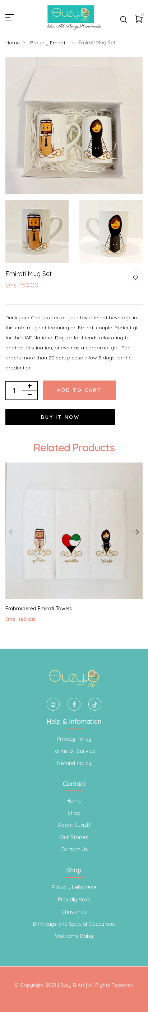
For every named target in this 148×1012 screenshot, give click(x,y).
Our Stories (74, 837)
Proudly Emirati (49, 42)
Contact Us (74, 849)
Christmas (74, 911)
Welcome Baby (74, 936)
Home (12, 42)
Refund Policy (74, 763)
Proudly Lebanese (74, 887)
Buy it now (60, 417)
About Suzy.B (74, 825)
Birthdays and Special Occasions (74, 923)
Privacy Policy (74, 738)
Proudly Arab (74, 899)
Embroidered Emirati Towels (38, 608)
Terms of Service (74, 750)
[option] (74, 548)
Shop (74, 812)
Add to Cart (79, 390)
